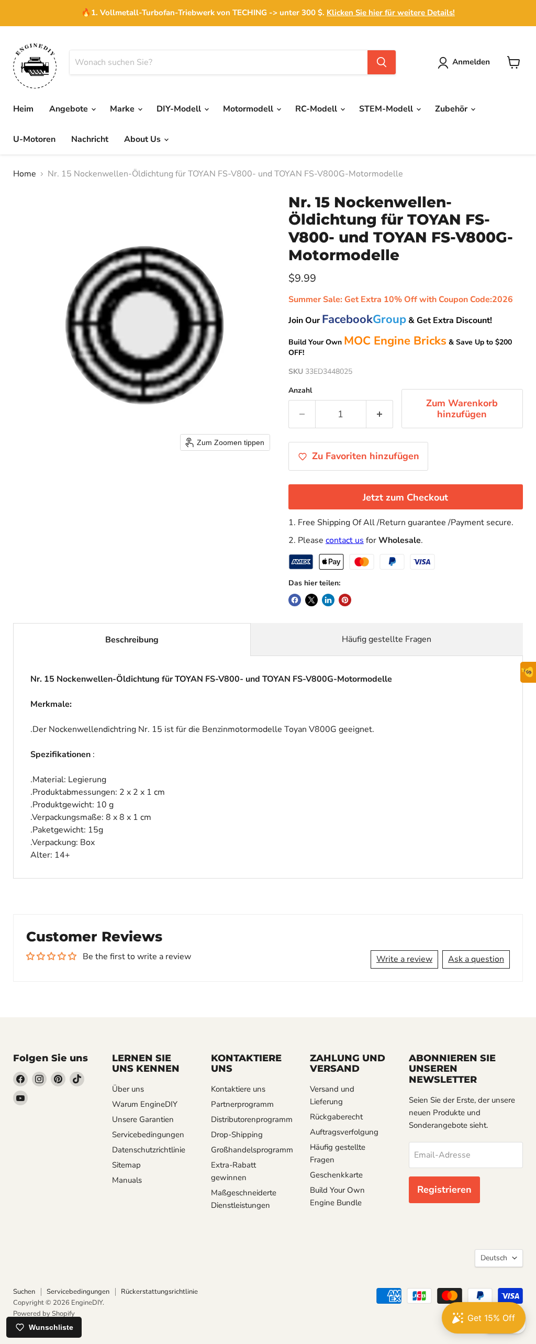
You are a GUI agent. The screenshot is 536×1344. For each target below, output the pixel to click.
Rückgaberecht (336, 1117)
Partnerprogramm (242, 1104)
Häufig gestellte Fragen (386, 639)
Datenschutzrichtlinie (148, 1150)
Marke (123, 109)
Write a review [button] (404, 959)
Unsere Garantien (143, 1119)
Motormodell (249, 109)
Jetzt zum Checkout (405, 497)
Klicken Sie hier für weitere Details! (391, 12)
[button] (466, 63)
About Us (143, 139)
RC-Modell (317, 109)
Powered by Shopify (44, 1313)
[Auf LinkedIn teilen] (328, 600)
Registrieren (444, 1189)
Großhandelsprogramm (252, 1150)
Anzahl (300, 390)
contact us (345, 540)
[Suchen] (381, 62)
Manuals (127, 1180)
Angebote (69, 109)
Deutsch (494, 1258)
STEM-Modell (387, 109)
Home (24, 174)
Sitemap (126, 1165)
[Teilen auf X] (311, 600)
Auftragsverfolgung (344, 1132)
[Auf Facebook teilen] (294, 600)
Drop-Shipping (237, 1134)
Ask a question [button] (476, 959)
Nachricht (89, 139)
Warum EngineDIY (144, 1104)
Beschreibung (132, 640)
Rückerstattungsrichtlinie (159, 1291)
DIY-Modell (180, 109)
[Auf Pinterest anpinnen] (345, 600)
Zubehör (452, 109)
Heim (23, 109)
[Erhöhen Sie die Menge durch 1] (379, 414)
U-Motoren (34, 139)
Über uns (128, 1089)
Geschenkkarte (336, 1175)
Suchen (24, 1291)
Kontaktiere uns (238, 1089)
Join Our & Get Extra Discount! (390, 320)
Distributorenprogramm (252, 1119)
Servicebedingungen (148, 1134)
